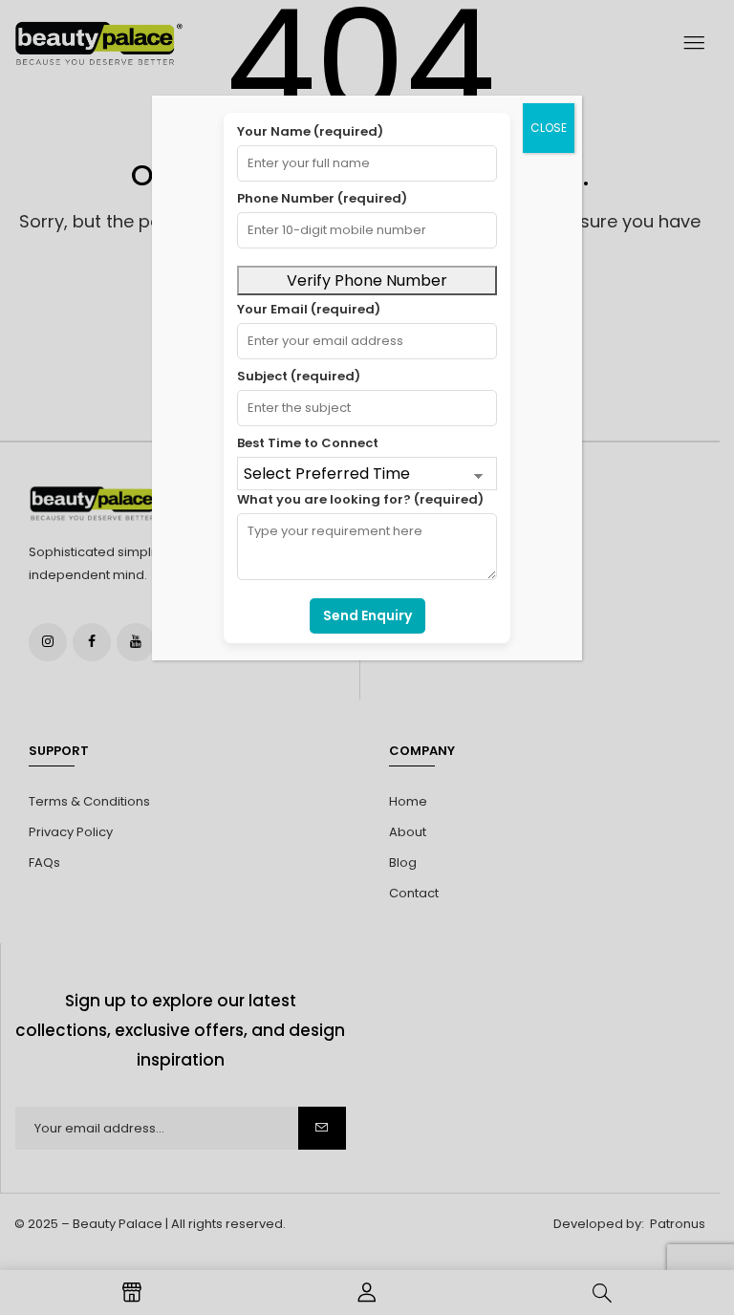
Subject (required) (298, 376)
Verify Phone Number (367, 280)
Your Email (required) (308, 309)
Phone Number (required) (322, 198)
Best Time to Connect (307, 443)
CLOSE (548, 127)
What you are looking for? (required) (360, 499)
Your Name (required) (310, 131)
